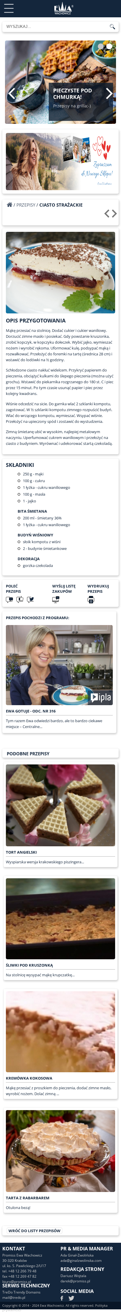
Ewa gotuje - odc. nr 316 (31, 711)
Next (109, 93)
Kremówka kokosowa (29, 1078)
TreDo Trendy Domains (21, 1292)
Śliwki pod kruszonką (29, 965)
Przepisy (25, 205)
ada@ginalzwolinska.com (81, 1260)
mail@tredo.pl (13, 1297)
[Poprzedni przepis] (107, 215)
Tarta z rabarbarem (27, 1197)
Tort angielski (21, 852)
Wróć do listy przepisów (34, 1230)
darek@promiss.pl (75, 1281)
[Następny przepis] (115, 215)
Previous (11, 93)
